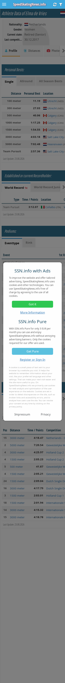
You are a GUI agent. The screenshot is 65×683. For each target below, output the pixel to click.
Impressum (22, 414)
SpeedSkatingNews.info (29, 4)
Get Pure (33, 351)
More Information (32, 312)
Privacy (46, 414)
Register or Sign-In (32, 360)
